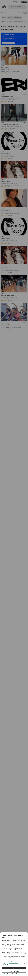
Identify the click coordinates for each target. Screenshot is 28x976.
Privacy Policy (6, 964)
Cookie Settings (14, 971)
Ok (14, 968)
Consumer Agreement (13, 963)
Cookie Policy (14, 973)
